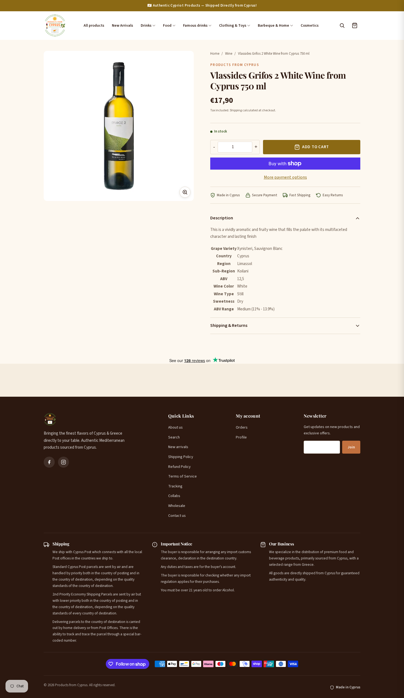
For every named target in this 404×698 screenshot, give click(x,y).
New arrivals (178, 447)
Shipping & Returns (228, 325)
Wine (228, 53)
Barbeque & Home (273, 25)
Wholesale (176, 506)
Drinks (146, 25)
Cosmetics (310, 25)
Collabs (174, 496)
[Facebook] (49, 462)
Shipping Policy (180, 457)
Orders (242, 427)
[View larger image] (184, 192)
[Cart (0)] (354, 25)
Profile (241, 437)
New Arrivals (122, 25)
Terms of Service (182, 476)
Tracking (175, 486)
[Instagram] (63, 462)
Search (174, 437)
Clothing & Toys (232, 25)
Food (167, 25)
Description (221, 218)
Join (351, 447)
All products (94, 25)
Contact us (177, 515)
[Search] (342, 25)
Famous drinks (195, 25)
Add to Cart (315, 147)
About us (175, 427)
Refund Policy (179, 467)
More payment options (285, 177)
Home (214, 53)
